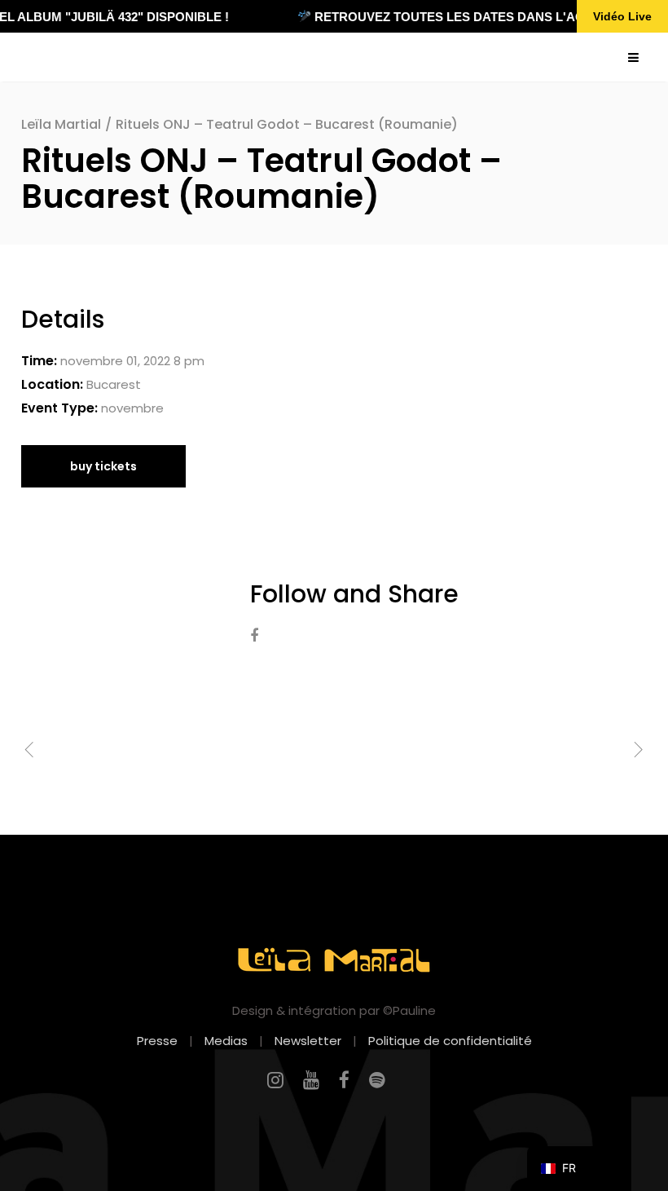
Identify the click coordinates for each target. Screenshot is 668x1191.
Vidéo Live (622, 16)
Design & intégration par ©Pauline (334, 1010)
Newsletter (308, 1040)
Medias (226, 1040)
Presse (157, 1040)
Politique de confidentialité (450, 1040)
